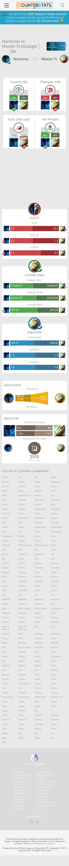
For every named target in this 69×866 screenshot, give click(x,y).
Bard (4, 500)
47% (24, 98)
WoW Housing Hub (46, 781)
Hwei (53, 545)
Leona (37, 586)
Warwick (6, 719)
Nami (53, 613)
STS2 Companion (45, 802)
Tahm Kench (24, 683)
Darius (54, 513)
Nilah (37, 622)
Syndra (5, 683)
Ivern (36, 550)
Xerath (21, 724)
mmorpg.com (43, 787)
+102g (24, 135)
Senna (37, 656)
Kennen (22, 577)
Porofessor (19, 778)
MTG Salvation (44, 772)
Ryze (36, 652)
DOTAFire (18, 793)
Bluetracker (42, 790)
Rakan (5, 643)
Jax (52, 554)
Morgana (6, 613)
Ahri (20, 477)
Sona (37, 674)
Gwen (54, 541)
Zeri (53, 733)
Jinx (53, 559)
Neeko (54, 617)
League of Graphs (22, 775)
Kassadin (39, 568)
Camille (22, 509)
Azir (53, 495)
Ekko (4, 522)
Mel (52, 604)
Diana (5, 518)
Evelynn (38, 522)
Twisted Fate (40, 697)
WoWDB (40, 778)
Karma (54, 563)
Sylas (53, 679)
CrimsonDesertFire (45, 805)
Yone (4, 729)
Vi (52, 710)
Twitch (5, 701)
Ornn (20, 634)
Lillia (4, 590)
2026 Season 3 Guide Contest (47, 14)
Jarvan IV (22, 554)
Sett (3, 661)
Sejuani (22, 656)
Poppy (5, 638)
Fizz (20, 532)
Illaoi (4, 550)
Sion (53, 665)
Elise (20, 522)
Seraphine (56, 656)
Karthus (5, 568)
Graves (37, 541)
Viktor (21, 715)
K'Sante (5, 563)
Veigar (54, 706)
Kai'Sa (21, 563)
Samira (5, 656)
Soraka (5, 679)
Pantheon (39, 634)
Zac (20, 733)
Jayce (21, 559)
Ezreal (5, 527)
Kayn (4, 577)
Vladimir (38, 715)
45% (45, 98)
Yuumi (54, 729)
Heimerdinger (24, 545)
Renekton (39, 647)
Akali (53, 477)
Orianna (6, 634)
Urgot (53, 701)
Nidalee (5, 622)
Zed (36, 733)
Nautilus (38, 617)
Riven (4, 652)
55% (55, 98)
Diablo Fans (42, 796)
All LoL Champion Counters (41, 843)
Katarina (6, 572)
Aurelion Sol (24, 495)
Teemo (37, 688)
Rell (4, 647)
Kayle (37, 572)
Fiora (4, 532)
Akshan (5, 482)
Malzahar (39, 599)
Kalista (37, 563)
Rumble (22, 652)
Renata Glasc (24, 647)
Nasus (5, 617)
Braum (37, 504)
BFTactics (18, 808)
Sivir (20, 670)
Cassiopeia (39, 509)
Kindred (55, 577)
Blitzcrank (39, 500)
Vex (36, 710)
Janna (54, 550)
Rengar (54, 647)
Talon (53, 683)
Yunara (37, 729)
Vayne (21, 706)
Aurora (37, 495)
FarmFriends (19, 799)
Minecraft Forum (44, 775)
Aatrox (5, 477)
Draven (54, 518)
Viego (4, 715)
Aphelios (38, 491)
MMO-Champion (44, 784)
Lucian (54, 590)
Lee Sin (5, 586)
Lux (36, 595)
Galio (37, 532)
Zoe (53, 738)
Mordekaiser (57, 608)
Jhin (36, 559)
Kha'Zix (38, 577)
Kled (4, 581)
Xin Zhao (38, 724)
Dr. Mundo (23, 518)
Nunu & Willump (6, 628)
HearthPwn (41, 793)
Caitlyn (5, 509)
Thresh (5, 692)
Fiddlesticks (40, 527)
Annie (4, 491)
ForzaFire (18, 802)
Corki (20, 513)
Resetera (18, 796)
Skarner (55, 670)
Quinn (54, 638)
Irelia (20, 550)
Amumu (5, 486)
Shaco (21, 661)
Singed (21, 665)
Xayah (5, 724)
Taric (4, 688)
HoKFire (40, 808)
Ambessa (55, 482)
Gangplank (56, 532)
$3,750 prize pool (48, 20)
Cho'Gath (55, 509)
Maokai (5, 604)
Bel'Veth (22, 500)
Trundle (54, 692)
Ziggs (4, 738)
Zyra (4, 742)
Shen (53, 661)
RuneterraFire (20, 787)
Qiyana (37, 638)
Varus (4, 706)
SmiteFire (18, 790)
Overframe (41, 799)
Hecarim (6, 545)
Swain (37, 679)
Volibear (55, 715)
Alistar (21, 482)
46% (55, 135)
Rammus (22, 643)
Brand (5, 504)
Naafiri (37, 613)
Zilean (21, 738)
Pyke (20, 638)
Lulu (4, 595)
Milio (4, 608)
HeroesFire (19, 805)
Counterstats (20, 781)
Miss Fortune (24, 608)
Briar (53, 504)
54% (45, 135)
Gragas (5, 541)
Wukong (38, 719)
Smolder (22, 674)
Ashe (53, 491)
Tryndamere (7, 697)
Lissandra (23, 590)
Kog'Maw (22, 581)
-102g (14, 135)
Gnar (53, 536)
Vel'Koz (21, 710)
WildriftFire (18, 784)
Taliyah (37, 683)
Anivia (37, 486)
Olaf (36, 626)
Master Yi (22, 604)
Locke (37, 590)
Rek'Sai (54, 643)
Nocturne (55, 622)
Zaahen (5, 733)
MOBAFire (18, 772)
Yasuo (54, 724)
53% (14, 98)
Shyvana (6, 665)
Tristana (22, 692)
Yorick (21, 729)
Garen (21, 536)
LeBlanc (55, 581)
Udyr (36, 701)
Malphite (6, 599)
